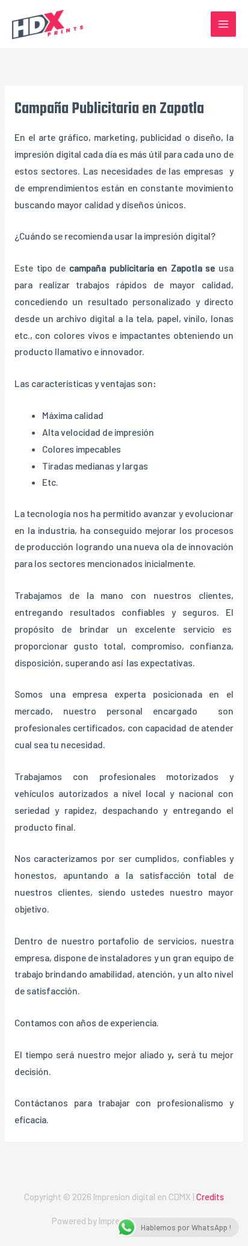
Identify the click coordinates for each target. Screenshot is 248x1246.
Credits (210, 1196)
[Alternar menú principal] (223, 24)
